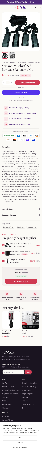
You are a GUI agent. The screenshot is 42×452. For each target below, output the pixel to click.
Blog (23, 408)
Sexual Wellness (7, 420)
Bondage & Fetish (9, 62)
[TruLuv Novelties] (21, 352)
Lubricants (6, 416)
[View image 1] (5, 55)
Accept (20, 437)
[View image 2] (12, 55)
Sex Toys (5, 383)
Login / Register (27, 394)
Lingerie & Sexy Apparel (10, 394)
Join (28, 372)
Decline (20, 442)
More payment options (21, 97)
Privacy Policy (27, 390)
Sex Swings (20, 227)
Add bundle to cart (21, 281)
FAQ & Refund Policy (29, 387)
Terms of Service (28, 404)
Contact (25, 397)
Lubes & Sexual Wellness (10, 390)
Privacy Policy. (32, 432)
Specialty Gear (32, 227)
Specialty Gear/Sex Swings (29, 62)
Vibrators (5, 397)
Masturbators (7, 404)
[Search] (6, 7)
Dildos (4, 401)
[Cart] (40, 7)
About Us (25, 401)
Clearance (5, 408)
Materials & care (7, 209)
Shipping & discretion (9, 215)
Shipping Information (29, 383)
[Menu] (2, 7)
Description (6, 147)
